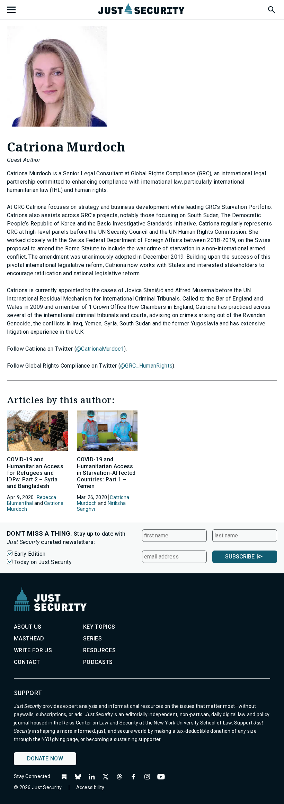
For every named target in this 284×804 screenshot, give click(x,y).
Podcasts (98, 662)
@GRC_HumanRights (146, 365)
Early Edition (29, 554)
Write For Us (33, 650)
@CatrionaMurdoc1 (100, 348)
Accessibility (90, 787)
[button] (271, 9)
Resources (99, 650)
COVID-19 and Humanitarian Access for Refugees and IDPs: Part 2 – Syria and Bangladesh (35, 472)
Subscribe (240, 556)
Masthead (29, 638)
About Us (28, 626)
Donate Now (45, 758)
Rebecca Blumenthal (31, 500)
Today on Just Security (43, 562)
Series (92, 638)
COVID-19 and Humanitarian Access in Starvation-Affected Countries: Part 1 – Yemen (106, 472)
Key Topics (99, 626)
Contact (27, 662)
